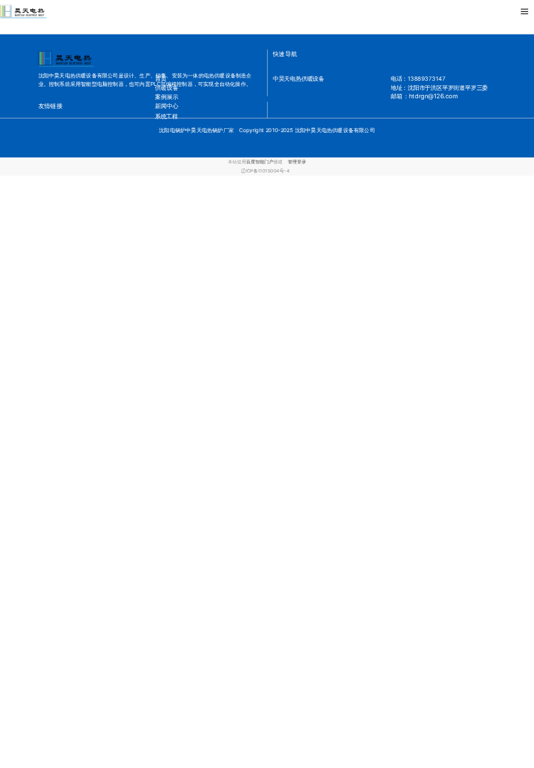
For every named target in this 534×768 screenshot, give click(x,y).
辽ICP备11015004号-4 (265, 171)
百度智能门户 (260, 162)
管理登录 (297, 162)
